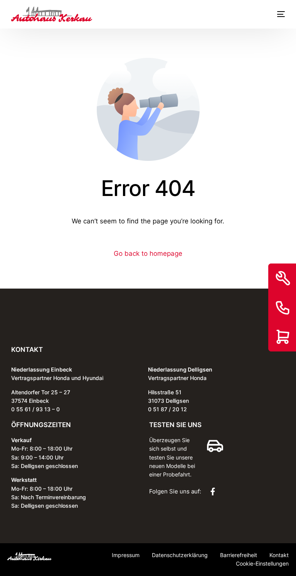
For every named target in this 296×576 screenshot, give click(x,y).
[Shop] (282, 336)
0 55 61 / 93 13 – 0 (35, 409)
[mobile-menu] (277, 14)
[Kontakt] (282, 307)
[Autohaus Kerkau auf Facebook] (214, 491)
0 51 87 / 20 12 (167, 409)
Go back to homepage (148, 253)
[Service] (282, 278)
